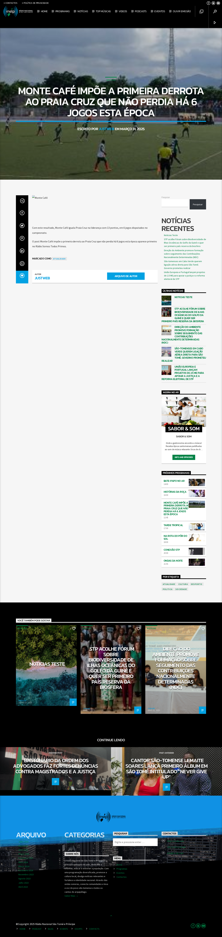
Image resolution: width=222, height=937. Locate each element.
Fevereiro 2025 (25, 858)
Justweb (106, 129)
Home (44, 11)
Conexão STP (172, 550)
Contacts (94, 929)
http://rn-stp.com (175, 841)
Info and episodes (184, 457)
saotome (22, 700)
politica (168, 589)
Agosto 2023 (24, 878)
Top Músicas (103, 11)
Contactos (11, 3)
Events (64, 929)
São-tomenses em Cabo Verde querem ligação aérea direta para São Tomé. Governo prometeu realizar (183, 265)
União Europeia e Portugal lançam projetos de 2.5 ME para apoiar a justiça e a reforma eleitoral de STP (184, 275)
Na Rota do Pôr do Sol (175, 537)
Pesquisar (166, 197)
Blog (50, 929)
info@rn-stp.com (175, 853)
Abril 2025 (23, 849)
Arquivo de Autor (126, 276)
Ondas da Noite (173, 561)
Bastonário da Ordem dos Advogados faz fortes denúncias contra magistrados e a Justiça (55, 766)
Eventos (159, 11)
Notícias (83, 11)
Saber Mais (70, 895)
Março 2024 (23, 866)
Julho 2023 (23, 882)
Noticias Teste (171, 235)
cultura (183, 584)
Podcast (36, 929)
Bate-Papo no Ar (174, 481)
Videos (123, 11)
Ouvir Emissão (182, 11)
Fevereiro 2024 (25, 870)
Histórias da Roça (175, 492)
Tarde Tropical (173, 525)
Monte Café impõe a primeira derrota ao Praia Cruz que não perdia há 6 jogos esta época (176, 508)
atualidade (59, 258)
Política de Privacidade (36, 3)
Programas (62, 11)
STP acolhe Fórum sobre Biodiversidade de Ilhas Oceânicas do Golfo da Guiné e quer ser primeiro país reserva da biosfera (185, 243)
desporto (196, 584)
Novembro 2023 (26, 874)
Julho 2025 (23, 841)
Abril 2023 (23, 886)
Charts (78, 929)
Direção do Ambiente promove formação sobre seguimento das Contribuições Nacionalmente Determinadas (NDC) (183, 254)
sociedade (181, 589)
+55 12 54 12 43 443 (176, 847)
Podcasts (140, 11)
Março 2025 (23, 853)
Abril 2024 (23, 862)
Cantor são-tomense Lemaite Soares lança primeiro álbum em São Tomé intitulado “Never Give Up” (166, 769)
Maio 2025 (23, 845)
